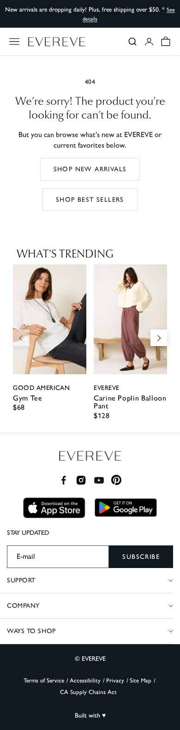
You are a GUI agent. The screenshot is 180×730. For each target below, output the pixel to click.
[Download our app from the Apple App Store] (54, 507)
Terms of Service (44, 680)
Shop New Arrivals (90, 169)
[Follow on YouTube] (99, 480)
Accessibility (85, 680)
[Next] (158, 337)
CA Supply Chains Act (88, 691)
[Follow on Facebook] (63, 480)
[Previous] (21, 337)
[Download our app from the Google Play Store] (126, 507)
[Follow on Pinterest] (116, 480)
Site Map (140, 680)
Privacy (115, 680)
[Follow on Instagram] (81, 480)
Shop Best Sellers (90, 199)
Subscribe (141, 557)
